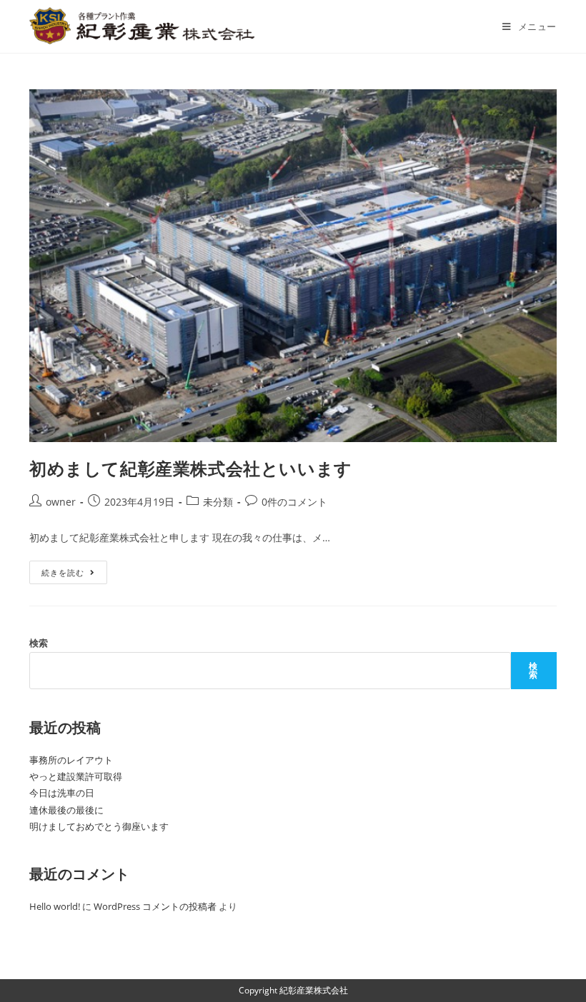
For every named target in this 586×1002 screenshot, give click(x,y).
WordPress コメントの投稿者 (155, 906)
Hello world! (54, 906)
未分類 (218, 501)
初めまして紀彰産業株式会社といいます (190, 468)
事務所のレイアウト (71, 759)
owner (61, 501)
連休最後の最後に (66, 809)
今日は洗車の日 (61, 792)
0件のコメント (294, 501)
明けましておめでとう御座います (99, 826)
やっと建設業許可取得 (75, 776)
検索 (38, 642)
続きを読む (67, 575)
